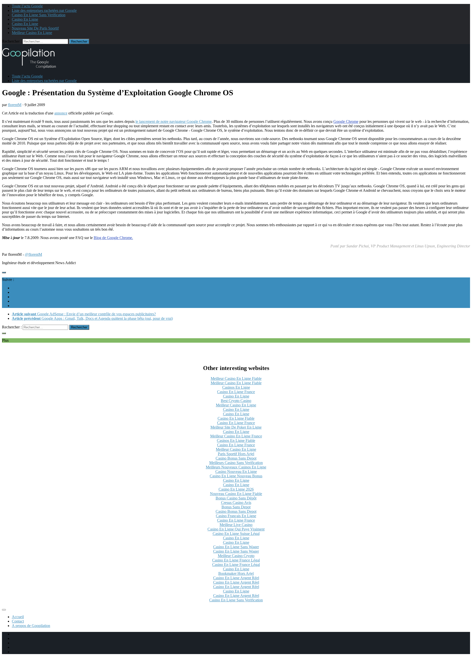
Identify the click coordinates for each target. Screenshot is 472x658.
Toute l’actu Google (27, 6)
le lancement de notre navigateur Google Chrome (173, 121)
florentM (14, 105)
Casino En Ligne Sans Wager (236, 547)
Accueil (18, 617)
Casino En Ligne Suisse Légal (236, 533)
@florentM (33, 254)
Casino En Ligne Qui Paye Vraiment (236, 529)
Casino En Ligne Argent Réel (236, 578)
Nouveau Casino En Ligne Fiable (236, 494)
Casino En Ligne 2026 (236, 489)
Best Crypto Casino (236, 401)
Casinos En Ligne (236, 387)
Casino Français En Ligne (236, 516)
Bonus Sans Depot (236, 507)
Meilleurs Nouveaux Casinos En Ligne (236, 467)
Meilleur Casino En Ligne (32, 33)
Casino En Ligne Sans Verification (38, 15)
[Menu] (4, 609)
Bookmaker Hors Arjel (236, 573)
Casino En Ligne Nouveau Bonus (236, 476)
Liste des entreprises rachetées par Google (44, 10)
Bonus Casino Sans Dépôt (236, 498)
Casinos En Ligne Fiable (236, 440)
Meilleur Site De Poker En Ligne (236, 427)
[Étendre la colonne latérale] (4, 272)
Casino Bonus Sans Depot (236, 458)
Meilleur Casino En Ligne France (236, 436)
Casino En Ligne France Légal (236, 560)
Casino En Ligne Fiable (236, 418)
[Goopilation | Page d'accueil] (32, 68)
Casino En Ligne (25, 19)
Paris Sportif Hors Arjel (236, 454)
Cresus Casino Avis (236, 502)
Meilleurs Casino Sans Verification (236, 463)
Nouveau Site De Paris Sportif (35, 28)
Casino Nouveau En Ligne (236, 471)
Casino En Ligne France (236, 392)
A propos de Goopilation (31, 626)
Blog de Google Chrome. (113, 238)
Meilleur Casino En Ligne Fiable (236, 378)
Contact (18, 621)
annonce (60, 113)
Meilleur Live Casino (236, 525)
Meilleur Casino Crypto (236, 556)
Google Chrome (345, 121)
